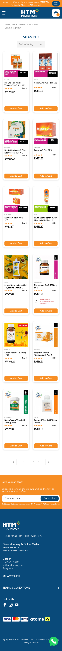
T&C (44, 504)
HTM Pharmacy (23, 640)
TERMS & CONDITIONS (16, 588)
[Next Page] (48, 462)
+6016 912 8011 (11, 562)
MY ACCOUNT (11, 576)
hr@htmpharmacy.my (13, 565)
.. (42, 461)
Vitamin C (34, 25)
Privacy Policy (55, 504)
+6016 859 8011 (11, 548)
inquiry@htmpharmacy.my (15, 551)
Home (7, 25)
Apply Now (8, 568)
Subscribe (49, 498)
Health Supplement (20, 25)
